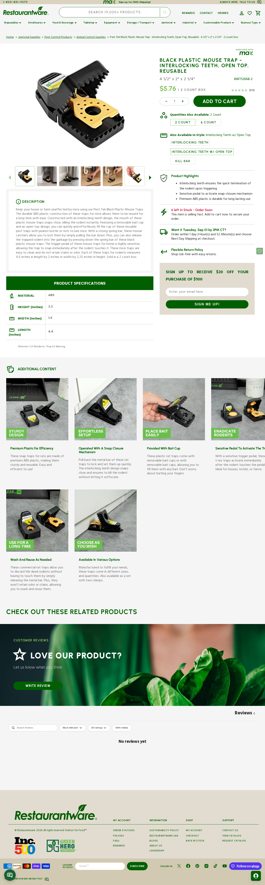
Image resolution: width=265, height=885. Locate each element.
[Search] (165, 12)
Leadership (156, 851)
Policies (118, 836)
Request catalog (234, 841)
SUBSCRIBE (137, 866)
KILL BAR (182, 161)
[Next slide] (150, 177)
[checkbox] (122, 727)
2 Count (215, 115)
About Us (155, 846)
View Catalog (231, 836)
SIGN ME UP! (207, 304)
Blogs (153, 841)
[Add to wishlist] (249, 13)
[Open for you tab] (256, 876)
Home (10, 37)
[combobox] (114, 12)
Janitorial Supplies (29, 37)
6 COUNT (208, 122)
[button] (241, 12)
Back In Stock (195, 841)
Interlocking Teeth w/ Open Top (228, 135)
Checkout (192, 836)
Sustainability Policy (164, 831)
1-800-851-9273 (15, 2)
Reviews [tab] (245, 714)
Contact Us (230, 831)
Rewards (119, 846)
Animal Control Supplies (91, 37)
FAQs (116, 841)
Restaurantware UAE (163, 836)
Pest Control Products (58, 37)
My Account (194, 831)
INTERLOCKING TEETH (190, 142)
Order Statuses (124, 831)
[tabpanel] (132, 756)
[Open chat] (10, 875)
